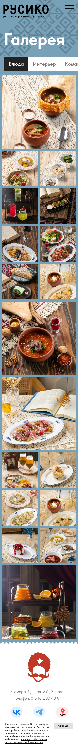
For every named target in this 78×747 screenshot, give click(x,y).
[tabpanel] (39, 358)
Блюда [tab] (16, 64)
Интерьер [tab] (44, 64)
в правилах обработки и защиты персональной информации (26, 740)
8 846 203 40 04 (46, 698)
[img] (26, 9)
